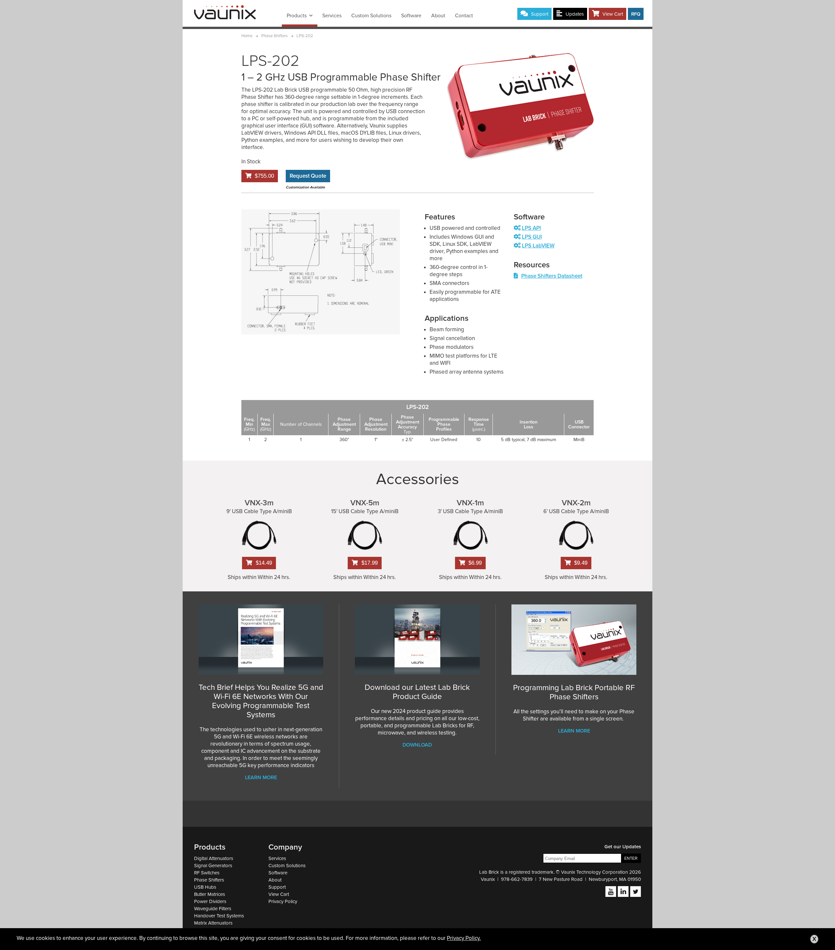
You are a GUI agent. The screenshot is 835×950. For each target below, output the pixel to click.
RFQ (635, 14)
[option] (320, 271)
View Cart (612, 14)
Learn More (261, 777)
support (539, 14)
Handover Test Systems (219, 916)
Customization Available (305, 187)
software (411, 15)
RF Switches (207, 873)
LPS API (531, 228)
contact (464, 15)
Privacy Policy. (464, 938)
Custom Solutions (371, 15)
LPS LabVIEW (538, 245)
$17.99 (369, 563)
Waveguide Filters (212, 909)
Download (417, 745)
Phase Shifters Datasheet (551, 276)
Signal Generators (213, 865)
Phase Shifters (209, 880)
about (438, 15)
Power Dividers (210, 901)
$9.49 (580, 563)
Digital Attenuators (213, 858)
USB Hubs (205, 887)
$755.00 (264, 176)
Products (297, 15)
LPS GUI (532, 236)
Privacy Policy (282, 901)
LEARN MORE (574, 731)
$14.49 (264, 563)
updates (575, 14)
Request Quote (308, 175)
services (332, 15)
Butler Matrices (209, 894)
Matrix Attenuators (213, 923)
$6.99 (475, 563)
